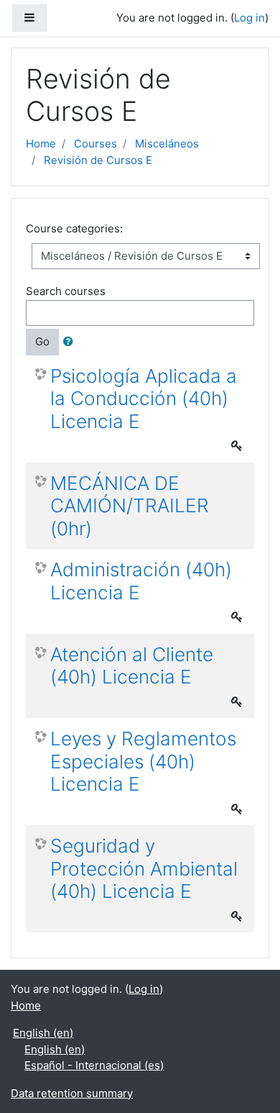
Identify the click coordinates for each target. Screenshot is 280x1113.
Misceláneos (167, 143)
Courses (95, 143)
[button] (71, 342)
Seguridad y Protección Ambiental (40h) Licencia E (144, 868)
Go (42, 341)
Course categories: (74, 228)
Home (41, 143)
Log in (249, 17)
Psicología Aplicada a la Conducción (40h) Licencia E (143, 398)
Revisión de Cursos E (98, 160)
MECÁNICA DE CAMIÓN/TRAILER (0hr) (129, 506)
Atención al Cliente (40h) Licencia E (131, 666)
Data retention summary (72, 1093)
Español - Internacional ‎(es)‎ (94, 1065)
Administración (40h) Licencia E (141, 581)
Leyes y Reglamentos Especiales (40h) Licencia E (143, 761)
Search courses (66, 291)
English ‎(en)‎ (43, 1033)
